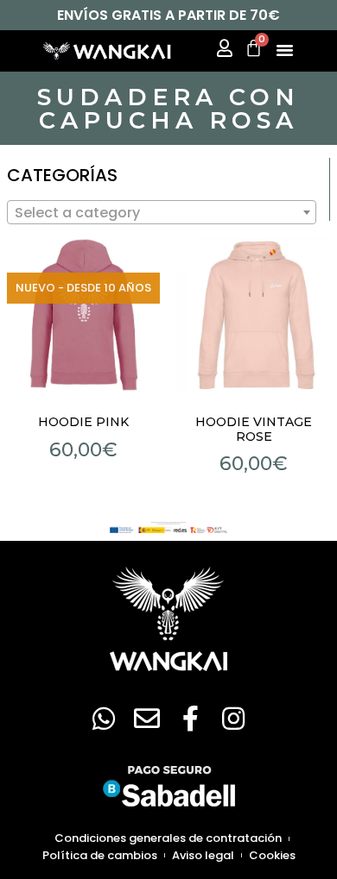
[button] (285, 49)
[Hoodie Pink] (84, 315)
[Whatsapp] (104, 718)
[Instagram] (233, 718)
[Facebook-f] (190, 718)
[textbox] (161, 213)
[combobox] (161, 212)
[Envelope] (147, 718)
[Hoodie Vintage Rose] (254, 315)
